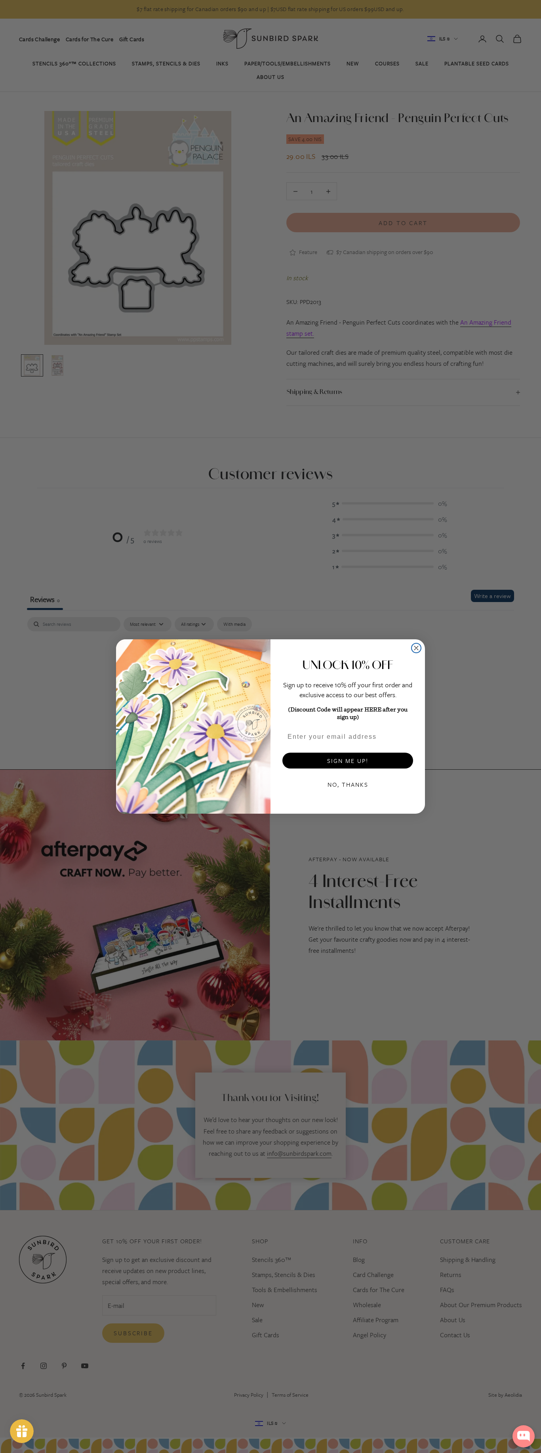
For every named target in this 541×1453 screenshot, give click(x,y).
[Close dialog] (416, 648)
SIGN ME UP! (347, 760)
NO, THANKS (348, 784)
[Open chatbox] (523, 1436)
